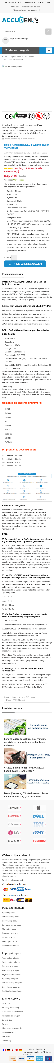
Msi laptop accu (9, 929)
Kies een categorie (19, 50)
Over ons (15, 7)
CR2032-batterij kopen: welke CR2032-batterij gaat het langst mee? (24, 769)
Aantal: (7, 258)
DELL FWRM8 (21, 392)
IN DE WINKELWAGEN (27, 263)
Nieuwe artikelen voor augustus (25, 10)
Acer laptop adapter (10, 958)
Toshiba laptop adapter (12, 991)
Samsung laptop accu (11, 925)
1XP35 (32, 211)
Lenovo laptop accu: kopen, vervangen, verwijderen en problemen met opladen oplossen (25, 742)
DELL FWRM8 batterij (13, 59)
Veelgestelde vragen (11, 1016)
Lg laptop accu (8, 937)
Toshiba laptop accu (11, 945)
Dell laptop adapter (10, 966)
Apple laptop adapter (11, 962)
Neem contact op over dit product (19, 139)
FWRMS (8, 442)
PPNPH (45, 211)
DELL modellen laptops (34, 289)
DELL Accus (28, 56)
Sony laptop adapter (11, 987)
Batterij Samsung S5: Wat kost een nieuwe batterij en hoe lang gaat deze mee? (26, 795)
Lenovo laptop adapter (12, 983)
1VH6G (8, 413)
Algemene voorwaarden (12, 1028)
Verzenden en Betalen (31, 7)
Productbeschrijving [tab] (13, 274)
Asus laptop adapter (11, 970)
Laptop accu (15, 56)
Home (4, 56)
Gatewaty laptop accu (11, 933)
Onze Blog (6, 1040)
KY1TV (39, 211)
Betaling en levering (10, 1007)
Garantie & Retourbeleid (12, 1012)
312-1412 (8, 434)
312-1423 (8, 430)
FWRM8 (10, 214)
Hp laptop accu (8, 912)
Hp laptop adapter (10, 979)
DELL (14, 194)
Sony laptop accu (9, 921)
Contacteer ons (9, 1032)
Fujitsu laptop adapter (11, 974)
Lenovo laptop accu (10, 917)
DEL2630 (23, 208)
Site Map (6, 1036)
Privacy (5, 1024)
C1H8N (8, 438)
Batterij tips (7, 1020)
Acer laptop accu (9, 941)
